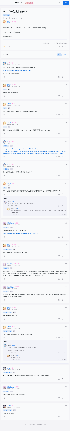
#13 (66, 327)
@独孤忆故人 (7, 249)
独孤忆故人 (10, 223)
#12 (66, 308)
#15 (66, 387)
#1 (66, 63)
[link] (18, 3)
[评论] (62, 77)
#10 (66, 264)
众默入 (9, 22)
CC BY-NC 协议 (54, 43)
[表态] (13, 46)
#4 (66, 122)
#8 (66, 223)
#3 (66, 104)
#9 (66, 245)
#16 (66, 406)
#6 (66, 164)
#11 (66, 287)
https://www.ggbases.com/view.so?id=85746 (17, 70)
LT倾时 (9, 368)
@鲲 (5, 89)
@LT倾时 (6, 391)
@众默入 (6, 146)
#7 (66, 183)
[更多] (65, 46)
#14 (66, 368)
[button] (3, 2)
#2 (66, 85)
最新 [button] (65, 55)
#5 (66, 141)
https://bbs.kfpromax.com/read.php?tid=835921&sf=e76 (20, 233)
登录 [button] (65, 3)
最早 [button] (59, 55)
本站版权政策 (63, 43)
